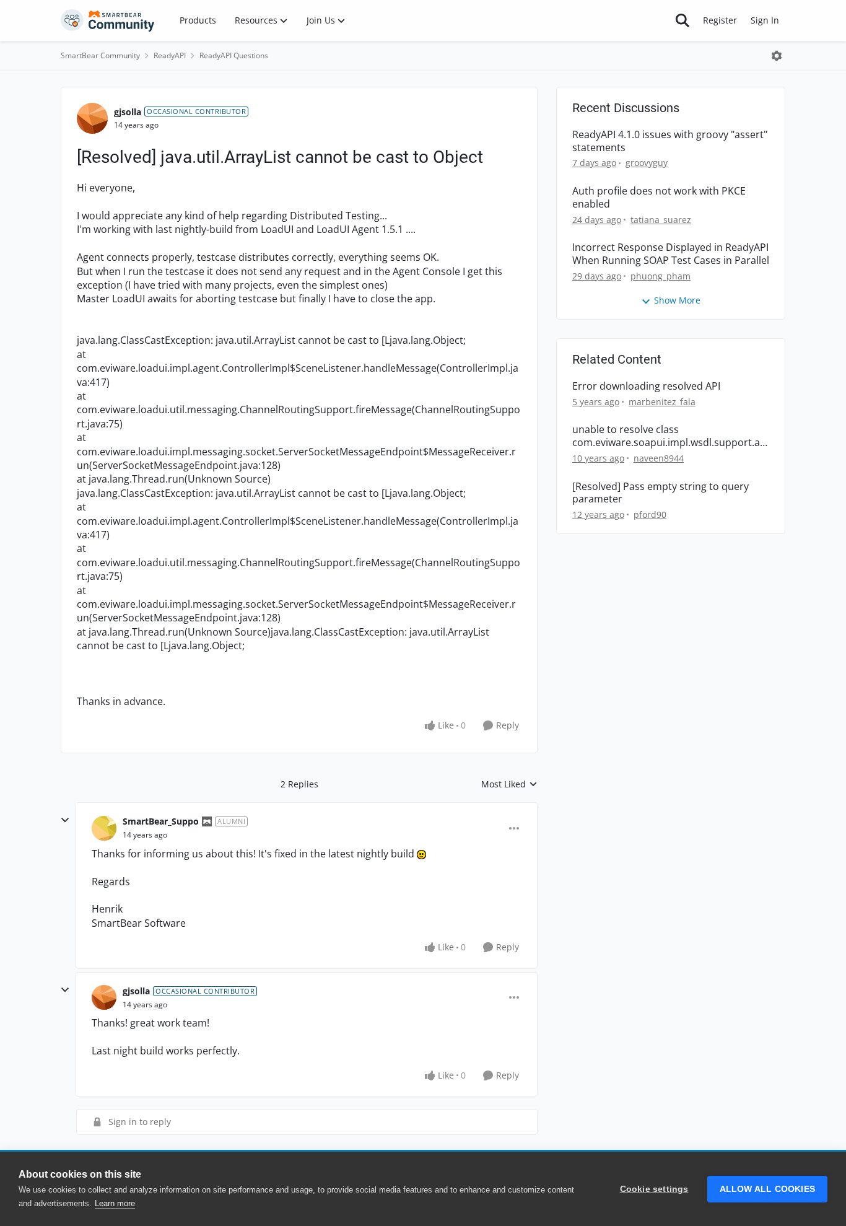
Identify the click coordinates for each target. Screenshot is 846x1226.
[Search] (682, 20)
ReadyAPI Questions (233, 55)
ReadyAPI (170, 55)
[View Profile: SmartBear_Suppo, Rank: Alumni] (104, 828)
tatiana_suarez (660, 219)
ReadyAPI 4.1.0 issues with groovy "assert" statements (669, 141)
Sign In (765, 20)
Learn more (115, 1203)
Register (720, 20)
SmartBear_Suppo (161, 821)
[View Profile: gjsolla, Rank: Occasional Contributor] (92, 118)
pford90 (650, 514)
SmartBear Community (100, 55)
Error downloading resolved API (646, 386)
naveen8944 (659, 458)
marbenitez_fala (662, 402)
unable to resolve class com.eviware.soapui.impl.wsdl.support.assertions (668, 436)
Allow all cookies (767, 1189)
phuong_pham (660, 276)
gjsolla (127, 112)
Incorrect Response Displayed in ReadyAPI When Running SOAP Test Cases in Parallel (670, 254)
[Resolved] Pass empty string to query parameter (660, 493)
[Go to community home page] (108, 20)
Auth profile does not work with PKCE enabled (659, 198)
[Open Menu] (776, 55)
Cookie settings (654, 1189)
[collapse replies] (65, 820)
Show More (677, 300)
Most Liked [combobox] (509, 784)
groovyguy (647, 163)
